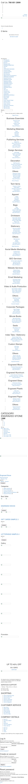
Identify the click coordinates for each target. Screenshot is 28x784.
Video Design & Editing (16, 290)
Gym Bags (16, 208)
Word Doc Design (16, 176)
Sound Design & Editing (16, 288)
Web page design (16, 155)
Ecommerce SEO (16, 262)
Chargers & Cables (17, 186)
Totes (16, 207)
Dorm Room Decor (17, 165)
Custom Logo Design (16, 153)
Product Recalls (7, 711)
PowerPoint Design (17, 175)
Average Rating (7, 432)
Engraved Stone (7, 86)
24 (4, 425)
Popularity (6, 431)
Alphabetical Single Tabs (17, 338)
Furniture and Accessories (16, 164)
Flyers (5, 88)
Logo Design (16, 152)
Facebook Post (17, 251)
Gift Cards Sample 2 (9, 519)
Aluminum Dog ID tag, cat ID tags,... (16, 376)
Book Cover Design (17, 145)
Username (14, 759)
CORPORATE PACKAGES (9, 69)
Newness (5, 433)
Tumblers (17, 241)
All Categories (6, 60)
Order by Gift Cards (8, 696)
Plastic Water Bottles (16, 217)
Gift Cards (6, 89)
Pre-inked (17, 347)
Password (14, 745)
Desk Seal (17, 330)
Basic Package (17, 309)
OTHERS (5, 99)
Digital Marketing (15, 246)
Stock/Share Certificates (8, 105)
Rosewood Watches (17, 368)
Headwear (17, 199)
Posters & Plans (7, 101)
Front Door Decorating (16, 167)
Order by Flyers (7, 698)
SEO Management (16, 263)
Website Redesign (16, 271)
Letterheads (6, 93)
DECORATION (7, 73)
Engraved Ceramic (7, 78)
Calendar (5, 66)
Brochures (17, 124)
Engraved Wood (8, 506)
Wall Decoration (7, 108)
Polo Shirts (16, 198)
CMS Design (16, 300)
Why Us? (5, 729)
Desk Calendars (7, 74)
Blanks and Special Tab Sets (16, 339)
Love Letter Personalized (16, 384)
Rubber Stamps (7, 104)
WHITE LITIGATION (17, 357)
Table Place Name (16, 400)
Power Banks (16, 187)
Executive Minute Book (16, 321)
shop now (14, 669)
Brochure (5, 62)
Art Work (16, 156)
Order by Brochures (8, 700)
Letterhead (16, 132)
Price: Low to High (7, 435)
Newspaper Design (17, 173)
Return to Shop (14, 36)
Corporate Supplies (8, 71)
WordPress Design (16, 298)
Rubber (16, 349)
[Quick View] (27, 464)
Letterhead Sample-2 (10, 534)
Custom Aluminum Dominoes (17, 375)
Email (15, 761)
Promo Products (7, 102)
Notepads (17, 135)
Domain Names (16, 272)
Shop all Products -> (16, 125)
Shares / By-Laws (16, 355)
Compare (3, 483)
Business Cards (7, 63)
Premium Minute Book (16, 319)
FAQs (5, 722)
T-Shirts (16, 196)
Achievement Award (17, 382)
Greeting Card (6, 91)
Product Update (16, 282)
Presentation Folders (16, 232)
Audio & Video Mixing (16, 291)
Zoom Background (16, 254)
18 (4, 423)
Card (5, 67)
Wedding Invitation (16, 398)
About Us (5, 719)
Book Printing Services (16, 143)
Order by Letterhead (8, 699)
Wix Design (16, 299)
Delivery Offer (6, 708)
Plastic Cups (16, 221)
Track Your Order (7, 714)
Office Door (16, 390)
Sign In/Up (25, 15)
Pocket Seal (16, 329)
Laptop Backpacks (16, 211)
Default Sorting (7, 429)
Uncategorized (7, 61)
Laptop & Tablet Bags (16, 210)
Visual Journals (16, 144)
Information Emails (16, 279)
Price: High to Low (7, 436)
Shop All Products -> (16, 191)
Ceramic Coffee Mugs (16, 220)
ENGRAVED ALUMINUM (9, 76)
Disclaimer (6, 723)
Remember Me (4, 747)
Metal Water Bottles (17, 219)
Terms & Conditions (8, 724)
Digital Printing (15, 115)
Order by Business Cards (9, 695)
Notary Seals (6, 97)
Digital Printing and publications (10, 75)
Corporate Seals (7, 70)
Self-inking (16, 346)
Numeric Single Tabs (16, 337)
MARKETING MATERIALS (9, 95)
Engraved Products (7, 84)
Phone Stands (17, 190)
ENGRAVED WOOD (8, 87)
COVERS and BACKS (16, 358)
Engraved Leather (7, 80)
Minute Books (6, 96)
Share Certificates (16, 311)
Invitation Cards (7, 92)
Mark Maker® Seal (16, 327)
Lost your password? (4, 751)
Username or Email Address (18, 743)
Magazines (16, 141)
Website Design (16, 270)
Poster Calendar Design (8, 100)
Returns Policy (7, 710)
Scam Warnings (7, 712)
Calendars (17, 133)
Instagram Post (16, 252)
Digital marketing (7, 488)
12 (4, 422)
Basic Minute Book (16, 318)
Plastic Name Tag (16, 392)
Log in (1, 766)
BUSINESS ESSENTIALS (9, 65)
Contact (25, 14)
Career (5, 731)
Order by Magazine (8, 702)
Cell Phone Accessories (16, 188)
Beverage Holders (16, 243)
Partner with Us (7, 725)
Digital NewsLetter (16, 280)
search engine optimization (16, 260)
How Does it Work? (7, 720)
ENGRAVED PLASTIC (8, 83)
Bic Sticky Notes (16, 231)
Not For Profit (16, 310)
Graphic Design (16, 177)
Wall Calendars (7, 106)
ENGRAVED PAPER (8, 82)
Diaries (16, 240)
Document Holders (16, 228)
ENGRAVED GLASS (8, 79)
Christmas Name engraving (16, 367)
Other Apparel (17, 200)
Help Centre (6, 707)
